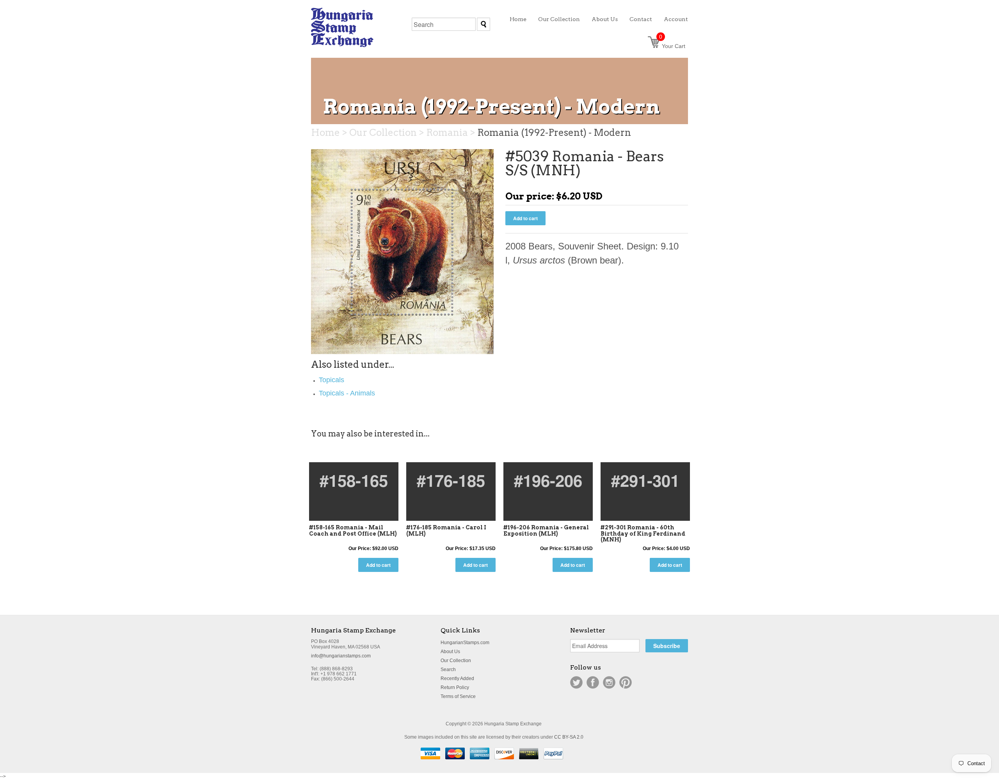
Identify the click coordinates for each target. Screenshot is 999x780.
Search (448, 669)
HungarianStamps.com (465, 642)
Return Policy (455, 687)
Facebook (593, 682)
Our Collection (456, 660)
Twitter (576, 682)
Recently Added (457, 678)
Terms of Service (458, 696)
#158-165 (354, 480)
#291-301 (645, 480)
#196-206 (548, 480)
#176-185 (451, 480)
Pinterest (625, 682)
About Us (450, 651)
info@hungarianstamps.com (341, 656)
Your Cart (672, 46)
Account (676, 19)
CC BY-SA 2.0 (568, 737)
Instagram (609, 682)
